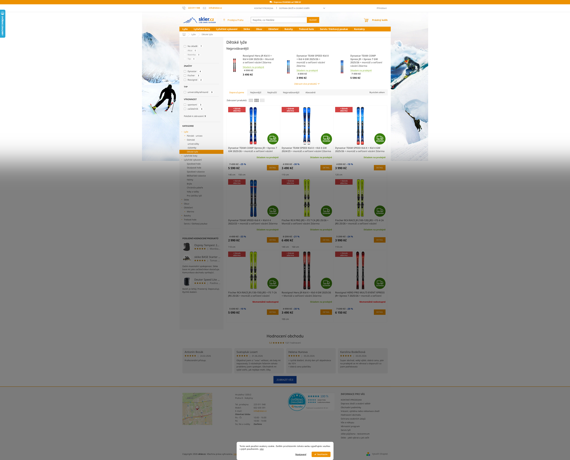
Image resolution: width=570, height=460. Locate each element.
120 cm (338, 174)
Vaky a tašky (193, 191)
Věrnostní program (350, 426)
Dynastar (194, 71)
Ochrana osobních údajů (353, 418)
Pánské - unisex (194, 135)
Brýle (189, 183)
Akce (192, 50)
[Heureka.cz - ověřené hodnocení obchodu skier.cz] (311, 402)
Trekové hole (190, 219)
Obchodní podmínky (351, 407)
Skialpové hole (194, 167)
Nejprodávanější (291, 92)
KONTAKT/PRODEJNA (263, 8)
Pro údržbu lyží (194, 195)
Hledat (313, 19)
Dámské (191, 139)
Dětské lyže (192, 151)
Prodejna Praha (235, 19)
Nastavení (300, 454)
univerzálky (193, 143)
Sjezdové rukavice (196, 171)
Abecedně (310, 92)
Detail (272, 167)
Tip (191, 58)
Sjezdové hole (194, 163)
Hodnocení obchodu (285, 336)
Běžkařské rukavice (196, 175)
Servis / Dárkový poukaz (195, 223)
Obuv (186, 203)
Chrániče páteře (195, 187)
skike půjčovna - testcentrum (355, 433)
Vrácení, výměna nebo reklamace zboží (360, 411)
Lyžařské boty (190, 155)
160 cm (295, 246)
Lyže (186, 131)
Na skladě (195, 46)
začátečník (195, 108)
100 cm (285, 319)
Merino (190, 211)
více (262, 449)
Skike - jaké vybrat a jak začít (355, 437)
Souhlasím (322, 454)
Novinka (193, 54)
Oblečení (188, 207)
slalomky (192, 147)
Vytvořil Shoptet (380, 453)
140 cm (231, 174)
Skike (186, 199)
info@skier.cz (260, 411)
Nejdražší (272, 92)
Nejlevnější (255, 92)
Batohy (187, 215)
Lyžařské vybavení (193, 159)
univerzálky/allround (200, 92)
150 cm (241, 174)
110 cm (285, 174)
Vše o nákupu (347, 422)
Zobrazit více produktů (305, 83)
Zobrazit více (285, 379)
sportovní (194, 104)
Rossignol (194, 79)
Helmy (190, 179)
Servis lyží (346, 430)
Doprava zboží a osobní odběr (294, 8)
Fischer (193, 75)
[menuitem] (185, 29)
